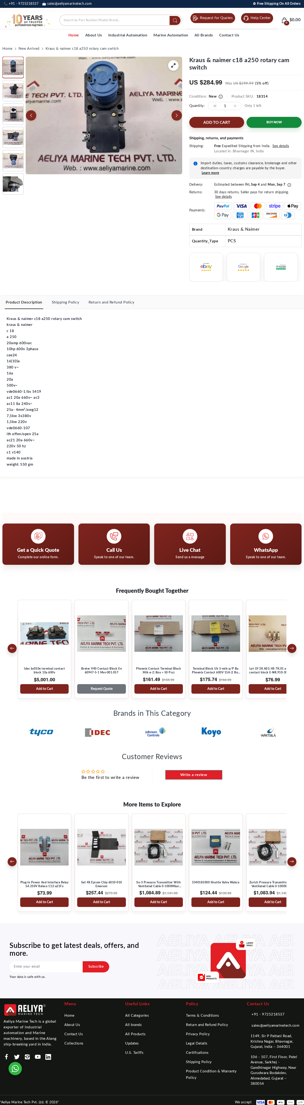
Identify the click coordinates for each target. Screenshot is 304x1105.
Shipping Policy (199, 1062)
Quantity (196, 106)
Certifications (197, 1053)
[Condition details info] (220, 97)
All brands (133, 1025)
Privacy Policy (198, 1034)
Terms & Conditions (202, 1015)
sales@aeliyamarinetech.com (275, 1025)
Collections (74, 1043)
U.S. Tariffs (134, 1053)
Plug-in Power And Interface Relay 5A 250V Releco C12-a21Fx (44, 884)
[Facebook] (6, 1057)
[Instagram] (27, 1057)
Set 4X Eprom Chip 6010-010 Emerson (101, 884)
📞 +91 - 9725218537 (21, 3)
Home (69, 1015)
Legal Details (197, 1043)
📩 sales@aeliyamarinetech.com (67, 3)
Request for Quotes (216, 18)
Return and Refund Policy (207, 1025)
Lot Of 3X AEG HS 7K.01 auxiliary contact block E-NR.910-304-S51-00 (273, 670)
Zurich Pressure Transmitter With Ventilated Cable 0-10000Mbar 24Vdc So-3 (272, 884)
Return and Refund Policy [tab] (111, 302)
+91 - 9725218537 (268, 1014)
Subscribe (96, 966)
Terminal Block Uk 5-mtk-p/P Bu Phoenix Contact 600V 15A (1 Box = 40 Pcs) (216, 670)
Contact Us (73, 1034)
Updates (132, 1043)
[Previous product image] (31, 115)
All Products (135, 1034)
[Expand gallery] (173, 65)
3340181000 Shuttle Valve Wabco (215, 882)
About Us (72, 1025)
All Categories (137, 1015)
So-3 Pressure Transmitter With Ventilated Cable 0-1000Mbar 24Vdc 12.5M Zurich (158, 884)
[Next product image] (176, 115)
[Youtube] (38, 1057)
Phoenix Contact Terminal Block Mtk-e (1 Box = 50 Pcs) (158, 670)
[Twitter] (17, 1057)
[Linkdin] (48, 1057)
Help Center (261, 18)
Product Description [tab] (24, 302)
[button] (13, 67)
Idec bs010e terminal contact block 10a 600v (44, 670)
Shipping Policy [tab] (65, 302)
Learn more (210, 173)
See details (280, 146)
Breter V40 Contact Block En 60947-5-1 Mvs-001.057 (101, 670)
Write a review (193, 775)
